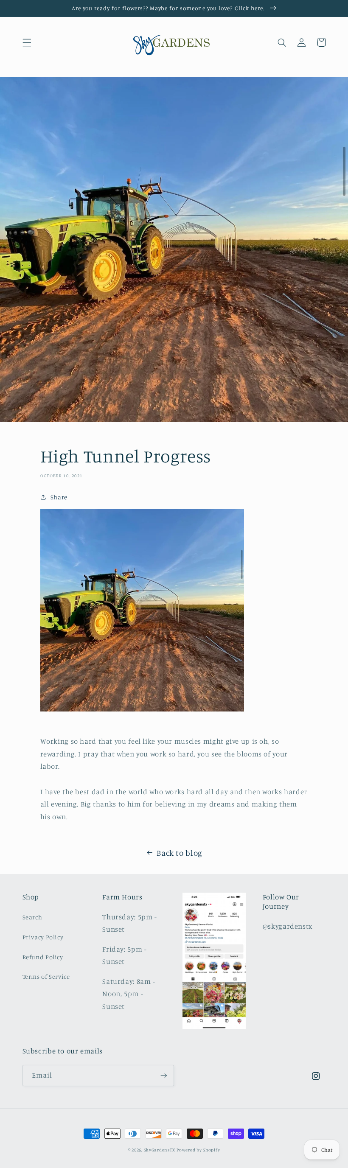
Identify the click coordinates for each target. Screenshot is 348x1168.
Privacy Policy (43, 937)
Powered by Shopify (198, 1149)
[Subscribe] (164, 1075)
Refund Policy (42, 957)
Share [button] (59, 497)
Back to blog (179, 852)
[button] (26, 42)
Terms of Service (46, 976)
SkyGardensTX (159, 1149)
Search (32, 917)
